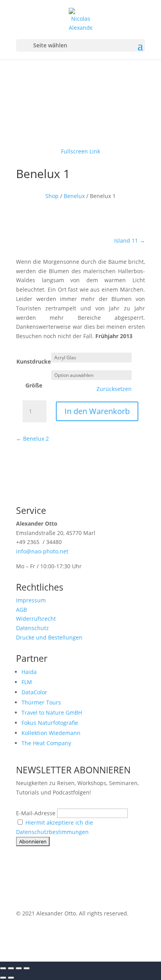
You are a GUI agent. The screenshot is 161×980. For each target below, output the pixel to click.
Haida (29, 672)
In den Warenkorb (97, 411)
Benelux (74, 196)
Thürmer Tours (41, 702)
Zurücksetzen (114, 389)
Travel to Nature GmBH (51, 712)
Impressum (31, 600)
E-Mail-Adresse (35, 813)
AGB (21, 609)
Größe (33, 385)
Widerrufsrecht (36, 618)
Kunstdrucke (33, 361)
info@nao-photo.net (42, 551)
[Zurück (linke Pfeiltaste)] (3, 977)
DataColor (34, 692)
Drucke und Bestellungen (49, 637)
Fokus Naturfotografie (49, 722)
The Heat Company (46, 743)
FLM (26, 682)
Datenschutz (32, 628)
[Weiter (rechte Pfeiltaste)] (11, 977)
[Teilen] (19, 968)
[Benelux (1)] (80, 133)
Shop (52, 196)
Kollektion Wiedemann (50, 733)
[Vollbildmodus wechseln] (11, 968)
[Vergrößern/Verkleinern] (3, 968)
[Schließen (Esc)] (26, 968)
